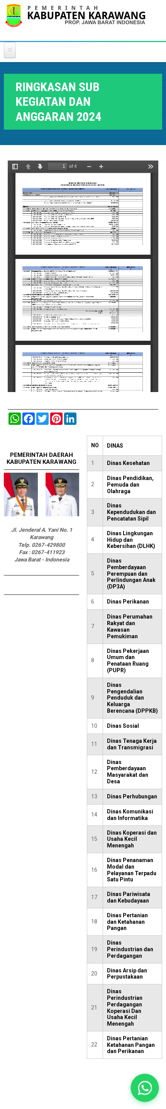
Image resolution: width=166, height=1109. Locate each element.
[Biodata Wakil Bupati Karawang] (63, 514)
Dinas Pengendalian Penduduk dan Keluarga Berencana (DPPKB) (132, 698)
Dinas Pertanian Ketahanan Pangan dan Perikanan (131, 1045)
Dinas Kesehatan (128, 463)
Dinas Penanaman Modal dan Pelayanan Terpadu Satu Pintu (131, 869)
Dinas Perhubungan (132, 796)
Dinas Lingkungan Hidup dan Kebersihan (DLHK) (131, 539)
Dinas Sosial (123, 726)
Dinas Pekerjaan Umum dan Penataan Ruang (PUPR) (128, 660)
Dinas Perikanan (128, 601)
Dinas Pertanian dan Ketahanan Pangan (127, 921)
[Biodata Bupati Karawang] (21, 514)
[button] (144, 1087)
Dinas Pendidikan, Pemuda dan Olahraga (130, 484)
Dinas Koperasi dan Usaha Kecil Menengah (132, 839)
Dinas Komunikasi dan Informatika (130, 814)
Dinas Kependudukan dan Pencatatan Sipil (131, 512)
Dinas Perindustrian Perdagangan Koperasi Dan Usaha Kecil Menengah (124, 1007)
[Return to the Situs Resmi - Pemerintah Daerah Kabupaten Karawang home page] (75, 20)
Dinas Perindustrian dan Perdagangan (130, 949)
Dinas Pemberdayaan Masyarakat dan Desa (127, 771)
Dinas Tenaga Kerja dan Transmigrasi (132, 744)
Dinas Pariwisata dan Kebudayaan (128, 897)
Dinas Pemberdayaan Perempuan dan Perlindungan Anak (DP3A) (131, 574)
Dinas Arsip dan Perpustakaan (127, 973)
